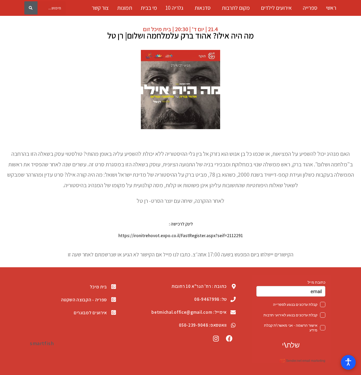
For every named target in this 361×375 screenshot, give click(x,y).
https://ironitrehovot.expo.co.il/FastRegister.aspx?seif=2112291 (180, 235)
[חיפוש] (31, 8)
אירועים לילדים (276, 8)
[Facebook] (229, 338)
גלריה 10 (174, 8)
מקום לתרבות (236, 8)
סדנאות (203, 8)
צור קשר (100, 8)
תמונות (124, 8)
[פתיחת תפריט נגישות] (348, 362)
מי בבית (149, 8)
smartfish (42, 343)
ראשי (331, 8)
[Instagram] (216, 338)
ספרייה (310, 8)
